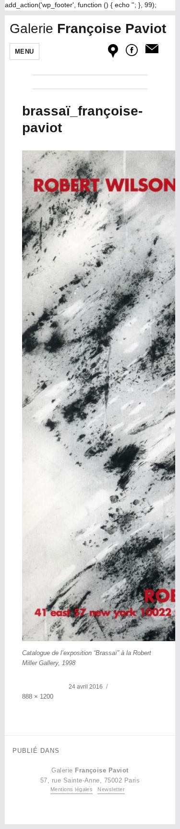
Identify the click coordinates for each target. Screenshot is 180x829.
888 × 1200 (37, 696)
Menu (24, 51)
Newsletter (111, 789)
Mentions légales (71, 789)
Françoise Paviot (88, 28)
